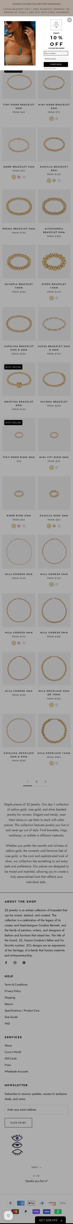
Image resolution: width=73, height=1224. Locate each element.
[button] (69, 19)
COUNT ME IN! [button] (55, 64)
